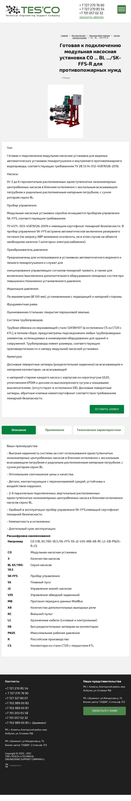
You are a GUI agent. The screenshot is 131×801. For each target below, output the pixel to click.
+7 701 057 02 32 (91, 13)
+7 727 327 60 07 (16, 698)
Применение (54, 430)
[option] (66, 111)
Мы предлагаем (78, 36)
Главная (64, 36)
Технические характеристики (99, 430)
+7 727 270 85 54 (16, 688)
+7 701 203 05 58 (16, 713)
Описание (19, 430)
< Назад (65, 78)
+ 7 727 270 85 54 (91, 9)
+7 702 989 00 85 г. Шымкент (25, 723)
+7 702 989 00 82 (17, 703)
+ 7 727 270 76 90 (91, 5)
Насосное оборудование (99, 36)
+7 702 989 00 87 (17, 708)
